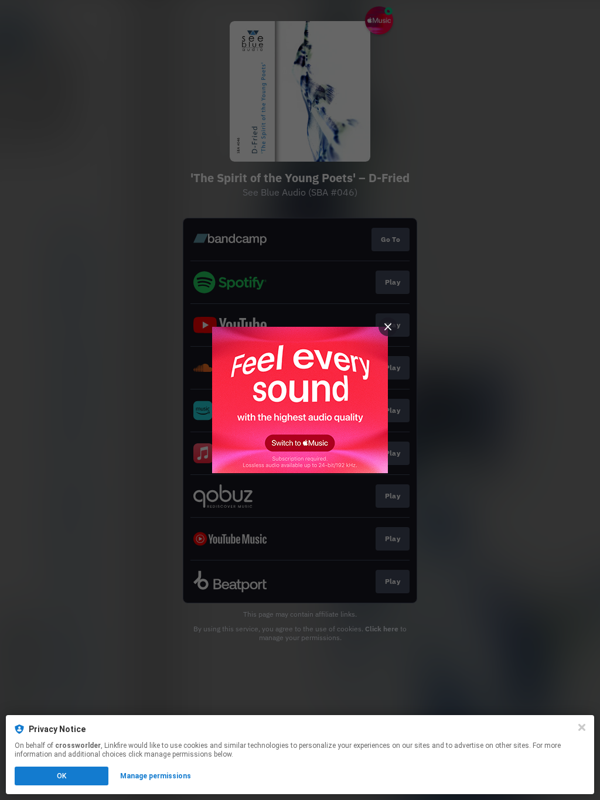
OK (61, 776)
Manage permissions (155, 776)
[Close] (581, 727)
